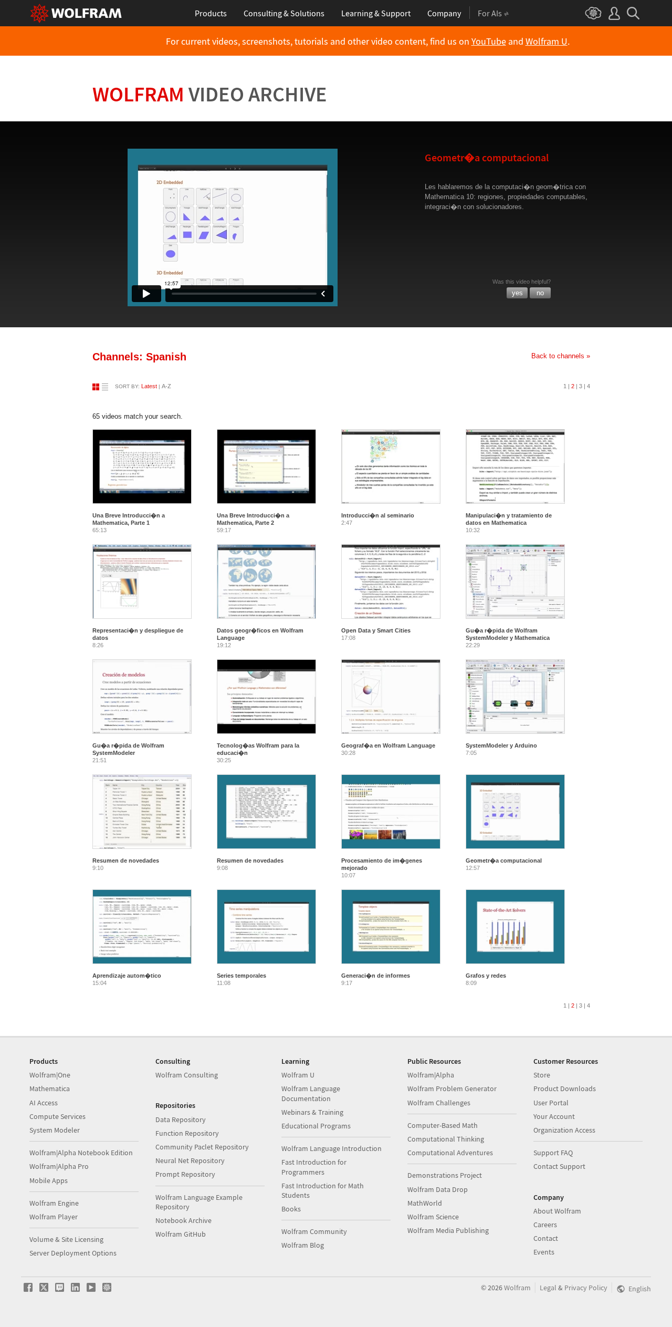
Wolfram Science (433, 1216)
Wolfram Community (314, 1231)
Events (543, 1252)
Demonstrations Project (444, 1175)
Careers (545, 1224)
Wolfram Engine (54, 1203)
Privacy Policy (585, 1287)
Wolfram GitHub (180, 1234)
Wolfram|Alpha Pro (59, 1166)
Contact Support (559, 1166)
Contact (545, 1238)
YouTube (488, 41)
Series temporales (241, 975)
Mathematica (49, 1088)
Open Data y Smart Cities (376, 630)
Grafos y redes (486, 975)
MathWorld (424, 1203)
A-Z (166, 386)
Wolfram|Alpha (430, 1075)
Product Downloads (564, 1088)
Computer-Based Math (442, 1125)
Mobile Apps (48, 1180)
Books (291, 1209)
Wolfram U (547, 41)
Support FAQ (553, 1152)
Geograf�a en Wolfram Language (388, 745)
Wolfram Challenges (438, 1102)
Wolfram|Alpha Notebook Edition (81, 1152)
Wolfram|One (49, 1075)
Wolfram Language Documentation (310, 1093)
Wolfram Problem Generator (452, 1088)
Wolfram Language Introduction (331, 1148)
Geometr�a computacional (504, 860)
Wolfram (209, 94)
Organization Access (564, 1130)
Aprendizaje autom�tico (126, 975)
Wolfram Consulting (186, 1075)
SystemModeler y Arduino (501, 745)
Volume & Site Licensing (66, 1239)
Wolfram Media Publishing (448, 1230)
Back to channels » (560, 356)
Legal (548, 1287)
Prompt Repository (185, 1174)
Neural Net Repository (190, 1160)
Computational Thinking (445, 1139)
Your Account (554, 1116)
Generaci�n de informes (375, 975)
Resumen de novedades (125, 860)
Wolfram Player (53, 1216)
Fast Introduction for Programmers (313, 1166)
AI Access (43, 1102)
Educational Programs (316, 1126)
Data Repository (180, 1119)
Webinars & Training (312, 1112)
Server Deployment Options (73, 1253)
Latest (149, 386)
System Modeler (54, 1130)
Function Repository (187, 1133)
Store (541, 1075)
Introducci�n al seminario (377, 515)
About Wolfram (557, 1211)
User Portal (551, 1102)
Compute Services (57, 1116)
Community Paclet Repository (202, 1147)
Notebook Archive (183, 1220)
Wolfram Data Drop (437, 1189)
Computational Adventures (450, 1152)
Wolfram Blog (302, 1245)
